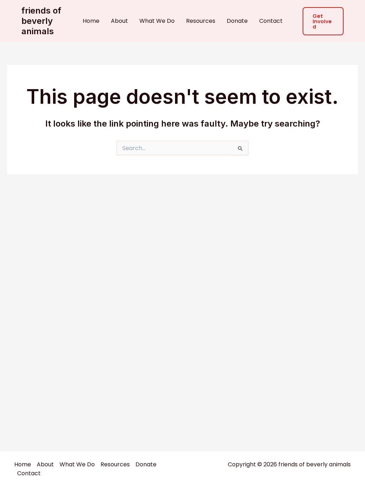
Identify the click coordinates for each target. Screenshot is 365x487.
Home (91, 21)
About (119, 21)
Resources (200, 21)
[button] (323, 21)
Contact (271, 21)
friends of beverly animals (41, 20)
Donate (237, 21)
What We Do (157, 21)
